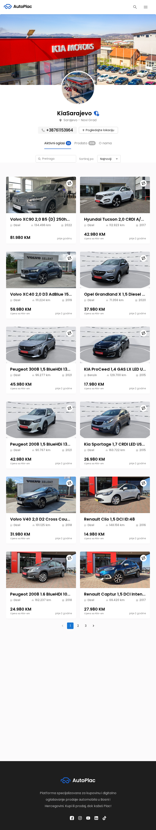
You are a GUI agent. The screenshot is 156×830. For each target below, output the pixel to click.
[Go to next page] (93, 625)
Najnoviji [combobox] (106, 159)
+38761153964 (59, 130)
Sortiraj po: (86, 159)
